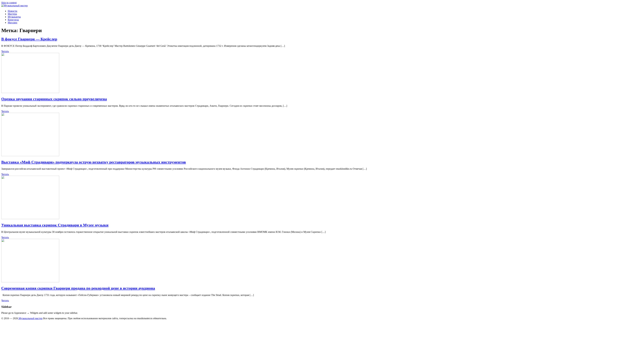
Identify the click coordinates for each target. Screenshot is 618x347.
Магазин (12, 22)
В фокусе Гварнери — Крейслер (29, 39)
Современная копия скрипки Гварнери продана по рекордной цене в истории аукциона (78, 288)
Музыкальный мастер (30, 318)
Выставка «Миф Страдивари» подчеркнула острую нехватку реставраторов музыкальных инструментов (93, 162)
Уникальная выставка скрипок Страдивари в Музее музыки (54, 225)
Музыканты (14, 16)
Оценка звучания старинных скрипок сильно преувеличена (54, 99)
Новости (12, 11)
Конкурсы (13, 19)
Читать (5, 51)
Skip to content (9, 2)
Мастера (12, 14)
